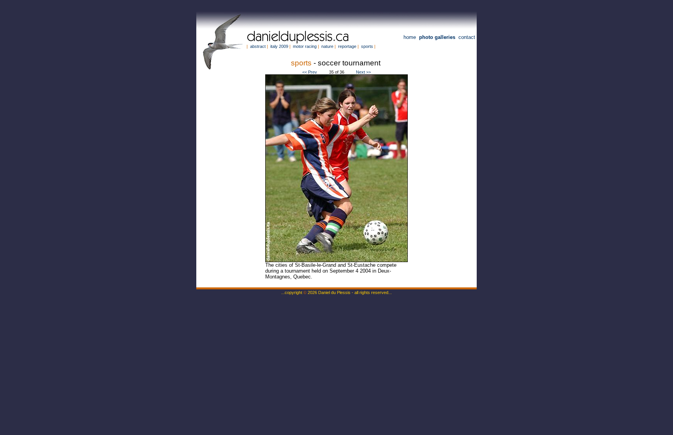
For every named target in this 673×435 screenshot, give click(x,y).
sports (367, 46)
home (409, 37)
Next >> (363, 72)
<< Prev (309, 72)
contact (466, 37)
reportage (347, 46)
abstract (258, 46)
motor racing (305, 46)
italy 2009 (279, 46)
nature (327, 46)
